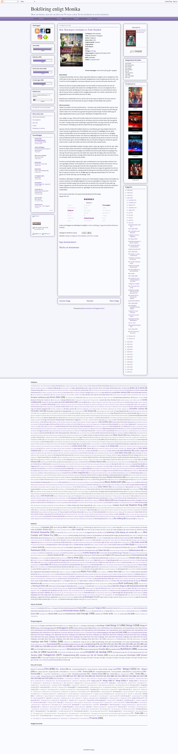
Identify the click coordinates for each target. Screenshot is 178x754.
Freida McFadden (85, 426)
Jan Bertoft (93, 439)
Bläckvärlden (35, 538)
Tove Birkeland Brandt (69, 514)
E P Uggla (75, 420)
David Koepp (95, 415)
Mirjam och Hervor (108, 574)
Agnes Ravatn (66, 386)
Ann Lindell (76, 530)
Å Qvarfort (90, 518)
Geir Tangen (58, 428)
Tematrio (34, 655)
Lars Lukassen (53, 569)
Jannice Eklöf (56, 441)
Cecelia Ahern (131, 404)
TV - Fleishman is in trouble (65, 689)
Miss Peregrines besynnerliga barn (124, 574)
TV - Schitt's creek (116, 702)
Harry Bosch (62, 558)
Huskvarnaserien (77, 560)
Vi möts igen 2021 (84, 657)
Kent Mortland (95, 565)
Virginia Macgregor (79, 516)
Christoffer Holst (37, 411)
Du (72, 544)
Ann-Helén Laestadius (46, 392)
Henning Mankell (140, 433)
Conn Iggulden (43, 413)
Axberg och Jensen (127, 532)
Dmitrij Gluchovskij (101, 417)
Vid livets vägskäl (50, 597)
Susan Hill (126, 507)
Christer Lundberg (111, 406)
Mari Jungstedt (79, 473)
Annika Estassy (117, 394)
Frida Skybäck (82, 236)
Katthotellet (77, 565)
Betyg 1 (71, 625)
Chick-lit (62, 608)
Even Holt (120, 424)
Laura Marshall (55, 464)
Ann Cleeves (141, 390)
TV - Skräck (100, 704)
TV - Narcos (61, 700)
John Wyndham (73, 450)
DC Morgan (142, 540)
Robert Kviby (143, 493)
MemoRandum (61, 574)
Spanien (60, 614)
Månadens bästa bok (59, 649)
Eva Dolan (113, 424)
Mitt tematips (47, 649)
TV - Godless (142, 689)
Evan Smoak (64, 550)
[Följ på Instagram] (40, 39)
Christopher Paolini (52, 411)
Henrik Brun (34, 435)
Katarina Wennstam (130, 457)
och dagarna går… (40, 176)
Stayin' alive (131, 588)
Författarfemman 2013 (123, 639)
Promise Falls (115, 581)
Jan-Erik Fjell (110, 439)
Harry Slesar (87, 433)
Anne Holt (85, 395)
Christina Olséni (95, 409)
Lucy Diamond (59, 468)
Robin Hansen (96, 583)
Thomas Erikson (76, 512)
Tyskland (122, 614)
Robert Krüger (74, 583)
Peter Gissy (113, 489)
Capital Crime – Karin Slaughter (42, 206)
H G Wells (82, 431)
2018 (128, 352)
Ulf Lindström (90, 514)
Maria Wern (113, 572)
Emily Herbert (137, 422)
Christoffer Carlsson (136, 409)
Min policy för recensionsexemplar (41, 107)
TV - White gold (130, 715)
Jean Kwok (82, 441)
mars (130, 222)
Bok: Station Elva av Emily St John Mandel (133, 297)
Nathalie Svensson (53, 578)
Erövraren (48, 550)
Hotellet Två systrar (38, 560)
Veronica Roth (58, 516)
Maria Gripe (108, 473)
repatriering (38, 177)
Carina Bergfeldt (82, 402)
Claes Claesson (86, 540)
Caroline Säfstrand (47, 404)
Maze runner (50, 574)
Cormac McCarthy (62, 413)
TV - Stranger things (65, 707)
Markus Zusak (132, 475)
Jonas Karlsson (112, 451)
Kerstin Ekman (117, 459)
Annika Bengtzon (118, 530)
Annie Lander (106, 529)
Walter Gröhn (78, 597)
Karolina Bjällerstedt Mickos (91, 457)
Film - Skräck (110, 674)
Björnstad (124, 535)
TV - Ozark (117, 700)
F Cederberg (139, 424)
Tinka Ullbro (109, 512)
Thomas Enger (53, 512)
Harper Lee (79, 433)
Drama (79, 608)
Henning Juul (123, 558)
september (132, 207)
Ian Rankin (55, 437)
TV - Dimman (59, 687)
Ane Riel (93, 390)
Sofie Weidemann (35, 505)
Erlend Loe (105, 424)
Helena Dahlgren (129, 433)
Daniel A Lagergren (36, 415)
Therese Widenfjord (134, 510)
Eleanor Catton (108, 420)
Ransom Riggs (130, 491)
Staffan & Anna (122, 588)
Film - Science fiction (95, 674)
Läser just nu (136, 27)
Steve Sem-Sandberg (55, 507)
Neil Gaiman (73, 484)
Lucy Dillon (68, 468)
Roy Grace (113, 583)
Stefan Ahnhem (72, 505)
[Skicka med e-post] (83, 233)
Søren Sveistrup (63, 510)
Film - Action (60, 669)
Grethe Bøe (65, 431)
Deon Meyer (59, 417)
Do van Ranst (113, 417)
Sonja (80, 588)
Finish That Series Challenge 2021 (72, 637)
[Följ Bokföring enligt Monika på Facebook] (42, 33)
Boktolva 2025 (38, 632)
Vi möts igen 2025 (135, 657)
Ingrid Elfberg (95, 437)
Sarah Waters (42, 500)
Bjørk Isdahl (133, 535)
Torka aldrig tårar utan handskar (50, 595)
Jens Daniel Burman (118, 444)
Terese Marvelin (114, 510)
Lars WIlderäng (44, 464)
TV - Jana (127, 694)
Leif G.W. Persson (75, 464)
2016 (128, 357)
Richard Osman (76, 493)
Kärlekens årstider (142, 567)
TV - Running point (95, 702)
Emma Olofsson (56, 424)
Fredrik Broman (66, 553)
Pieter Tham (77, 491)
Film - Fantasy (112, 671)
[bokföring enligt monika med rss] (37, 33)
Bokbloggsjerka (62, 628)
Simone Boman (48, 588)
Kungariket (93, 567)
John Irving (63, 450)
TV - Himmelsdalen (81, 691)
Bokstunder (38, 162)
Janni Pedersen (46, 442)
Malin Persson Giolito (121, 470)
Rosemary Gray (141, 32)
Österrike (33, 616)
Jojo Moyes (82, 450)
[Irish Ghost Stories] (131, 46)
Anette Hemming (102, 390)
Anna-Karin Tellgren (74, 394)
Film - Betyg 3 (123, 669)
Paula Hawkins (71, 489)
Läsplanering (90, 644)
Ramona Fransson (118, 491)
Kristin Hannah (64, 462)
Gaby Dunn (50, 428)
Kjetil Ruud (36, 567)
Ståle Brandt (107, 507)
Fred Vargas (50, 426)
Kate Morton (142, 457)
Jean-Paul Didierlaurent (133, 441)
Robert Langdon (85, 583)
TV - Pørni (57, 702)
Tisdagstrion (49, 655)
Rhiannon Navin (54, 493)
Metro (69, 574)
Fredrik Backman (61, 426)
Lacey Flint (36, 569)
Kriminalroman (71, 611)
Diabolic (43, 544)
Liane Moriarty (105, 464)
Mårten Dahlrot (140, 482)
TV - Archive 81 (47, 681)
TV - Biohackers (141, 681)
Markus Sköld (122, 475)
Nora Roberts (34, 487)
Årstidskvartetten (42, 599)
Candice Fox (45, 402)
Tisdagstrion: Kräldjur (133, 283)
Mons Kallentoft (113, 482)
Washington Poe (90, 597)
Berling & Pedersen (86, 535)
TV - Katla (135, 694)
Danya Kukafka (67, 415)
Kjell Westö (44, 462)
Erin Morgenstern (95, 424)
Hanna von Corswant (140, 431)
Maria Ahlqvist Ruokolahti (95, 473)
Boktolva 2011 (96, 628)
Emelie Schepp (127, 422)
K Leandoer (42, 455)
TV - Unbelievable (56, 715)
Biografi (56, 608)
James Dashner (66, 439)
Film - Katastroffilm (134, 671)
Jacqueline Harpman (55, 439)
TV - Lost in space (36, 698)
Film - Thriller (135, 674)
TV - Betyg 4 (117, 681)
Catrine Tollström (119, 404)
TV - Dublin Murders (93, 687)
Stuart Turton (98, 507)
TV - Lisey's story (111, 696)
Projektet (106, 581)
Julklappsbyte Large (78, 642)
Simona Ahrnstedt (69, 502)
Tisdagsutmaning (68, 655)
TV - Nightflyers (71, 700)
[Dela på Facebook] (89, 233)
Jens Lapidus (130, 444)
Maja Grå (75, 572)
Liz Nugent (50, 466)
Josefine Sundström (36, 453)
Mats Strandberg (92, 477)
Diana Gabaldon (89, 417)
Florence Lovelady (45, 553)
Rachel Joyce (94, 491)
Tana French (90, 510)
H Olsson (89, 431)
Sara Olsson (118, 498)
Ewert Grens (85, 550)
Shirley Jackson (131, 500)
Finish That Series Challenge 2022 (97, 637)
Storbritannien (70, 614)
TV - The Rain (82, 709)
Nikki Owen (111, 484)
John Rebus (117, 562)
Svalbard (97, 590)
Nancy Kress (43, 484)
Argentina (33, 608)
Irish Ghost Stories (141, 31)
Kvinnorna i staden (117, 567)
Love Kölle (40, 468)
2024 (128, 195)
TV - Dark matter (89, 685)
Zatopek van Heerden (128, 597)
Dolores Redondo (123, 417)
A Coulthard (34, 386)
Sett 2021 (118, 676)
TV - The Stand (92, 709)
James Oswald (76, 439)
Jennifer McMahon (61, 444)
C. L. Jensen (100, 400)
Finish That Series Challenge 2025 (55, 639)
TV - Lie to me (90, 696)
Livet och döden (142, 569)
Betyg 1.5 (77, 625)
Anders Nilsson (98, 388)
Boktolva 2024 (142, 630)
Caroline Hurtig (141, 402)
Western (137, 614)
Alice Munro (138, 386)
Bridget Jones (52, 538)
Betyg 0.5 (64, 625)
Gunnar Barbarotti (54, 555)
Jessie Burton (66, 446)
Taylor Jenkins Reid (102, 510)
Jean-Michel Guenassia (118, 441)
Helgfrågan (35, 642)
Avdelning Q (111, 532)
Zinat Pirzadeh (70, 518)
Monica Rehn (99, 482)
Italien (46, 611)
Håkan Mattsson (105, 435)
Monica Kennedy (40, 576)
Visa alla (51, 210)
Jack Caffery (34, 562)
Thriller (105, 614)
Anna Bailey (76, 392)
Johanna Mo (108, 448)
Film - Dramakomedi (99, 672)
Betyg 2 (84, 625)
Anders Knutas (42, 530)
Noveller (102, 649)
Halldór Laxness (118, 431)
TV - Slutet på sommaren (125, 704)
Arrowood (58, 532)
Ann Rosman (34, 392)
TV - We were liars (99, 715)
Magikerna (62, 572)
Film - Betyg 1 (99, 669)
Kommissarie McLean (55, 567)
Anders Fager (88, 388)
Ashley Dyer (79, 397)
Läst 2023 (90, 236)
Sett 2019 (95, 676)
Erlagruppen (133, 547)
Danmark (71, 608)
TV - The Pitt (73, 709)
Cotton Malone (115, 540)
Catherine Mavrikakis (83, 404)
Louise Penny (135, 466)
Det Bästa (89, 632)
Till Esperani (127, 593)
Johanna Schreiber (119, 448)
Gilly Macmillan (116, 428)
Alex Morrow (125, 527)
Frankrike (115, 608)
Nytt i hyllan (131, 273)
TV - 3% (81, 678)
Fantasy (89, 608)
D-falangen (134, 540)
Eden (110, 544)
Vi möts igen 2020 (72, 657)
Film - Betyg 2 (109, 669)
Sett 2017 (73, 676)
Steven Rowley (67, 507)
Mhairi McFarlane (46, 479)
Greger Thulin (122, 553)
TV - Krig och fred (46, 696)
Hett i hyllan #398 (133, 228)
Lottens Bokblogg (39, 147)
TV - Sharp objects (54, 704)
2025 (128, 193)
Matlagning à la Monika (39, 128)
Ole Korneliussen (67, 487)
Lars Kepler (131, 462)
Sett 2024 (34, 678)
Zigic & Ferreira (140, 597)
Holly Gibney (143, 558)
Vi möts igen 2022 (97, 657)
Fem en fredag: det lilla (40, 142)
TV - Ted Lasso (119, 707)
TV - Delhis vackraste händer (103, 685)
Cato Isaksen (134, 538)
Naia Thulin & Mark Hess (39, 578)
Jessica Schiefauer (55, 446)
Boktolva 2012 (108, 628)
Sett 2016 (62, 676)
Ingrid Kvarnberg (123, 560)
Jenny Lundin (106, 444)
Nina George (130, 484)
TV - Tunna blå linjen (43, 715)
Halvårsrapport (136, 639)
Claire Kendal (110, 411)
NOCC (145, 576)
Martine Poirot (41, 574)
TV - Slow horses (112, 704)
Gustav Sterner (68, 555)
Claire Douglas (100, 411)
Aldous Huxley (83, 386)
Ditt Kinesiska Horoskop (39, 117)
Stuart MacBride (88, 507)
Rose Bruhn (105, 583)
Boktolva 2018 (67, 630)
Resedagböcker (37, 120)
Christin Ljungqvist (42, 409)
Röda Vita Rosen (143, 583)
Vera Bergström (120, 595)
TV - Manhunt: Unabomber (88, 698)
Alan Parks (74, 386)
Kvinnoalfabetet (65, 644)
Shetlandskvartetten (137, 586)
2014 (128, 362)
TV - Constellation (42, 685)
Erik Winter (124, 547)
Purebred (125, 581)
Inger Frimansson (84, 437)
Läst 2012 (114, 644)
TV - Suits (86, 707)
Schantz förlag (98, 586)
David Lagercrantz (105, 415)
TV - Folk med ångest (79, 689)
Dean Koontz (133, 415)
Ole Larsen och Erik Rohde (85, 578)
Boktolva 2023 (130, 630)
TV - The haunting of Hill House (96, 711)
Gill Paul (98, 428)
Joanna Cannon (137, 446)
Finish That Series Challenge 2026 (80, 639)
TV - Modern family (135, 698)
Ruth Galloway (125, 583)
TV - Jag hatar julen (118, 694)
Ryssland (129, 611)
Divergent (50, 545)
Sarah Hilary (139, 498)
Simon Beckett (47, 502)
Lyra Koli (123, 468)
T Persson (72, 510)
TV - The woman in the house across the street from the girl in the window (109, 713)
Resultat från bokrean (134, 301)
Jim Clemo (90, 562)
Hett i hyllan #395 (133, 303)
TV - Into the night (71, 694)
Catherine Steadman (97, 404)
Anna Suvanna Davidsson (59, 394)
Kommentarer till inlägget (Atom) (94, 308)
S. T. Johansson (115, 496)
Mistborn (138, 574)
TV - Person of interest (37, 702)
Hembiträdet (102, 558)
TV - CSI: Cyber (100, 683)
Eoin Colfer (77, 424)
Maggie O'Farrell (85, 470)
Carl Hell (98, 538)
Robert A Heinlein (114, 493)
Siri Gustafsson (81, 502)
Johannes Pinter (131, 448)
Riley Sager (105, 493)
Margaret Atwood (56, 473)
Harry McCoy (87, 558)
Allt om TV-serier (36, 669)
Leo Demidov (86, 569)
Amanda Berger (135, 527)
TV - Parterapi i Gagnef (139, 700)
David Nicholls (115, 415)
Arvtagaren (88, 532)
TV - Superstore (109, 707)
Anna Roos (47, 394)
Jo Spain (121, 446)
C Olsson (92, 400)
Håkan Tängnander (142, 435)
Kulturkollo (38, 169)
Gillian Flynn (105, 428)
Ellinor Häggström (92, 422)
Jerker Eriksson (141, 444)
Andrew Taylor (68, 390)
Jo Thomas (128, 446)
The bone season (77, 592)
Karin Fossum (42, 457)
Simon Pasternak (58, 502)
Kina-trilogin (127, 564)
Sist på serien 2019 (77, 652)
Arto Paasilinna (70, 397)
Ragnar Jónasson (106, 491)
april (130, 220)
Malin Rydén (133, 470)
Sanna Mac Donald (48, 498)
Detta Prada (80, 417)
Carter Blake (113, 538)
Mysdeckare (95, 611)
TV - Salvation (105, 702)
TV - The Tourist (113, 709)
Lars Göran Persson (121, 462)
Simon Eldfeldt (38, 588)
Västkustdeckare (62, 597)
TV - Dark (80, 685)
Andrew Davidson (57, 390)
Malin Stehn (142, 470)
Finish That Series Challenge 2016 (68, 635)
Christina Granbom (56, 409)
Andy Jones (77, 390)
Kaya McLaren (79, 459)
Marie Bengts (52, 475)
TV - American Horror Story (140, 678)
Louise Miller (124, 466)
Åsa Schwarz (139, 518)
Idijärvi (96, 560)
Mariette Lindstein (86, 475)
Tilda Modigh (116, 593)
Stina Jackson (77, 507)
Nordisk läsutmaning (89, 649)
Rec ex (37, 652)
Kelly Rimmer (107, 459)
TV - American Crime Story (124, 678)
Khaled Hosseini (128, 459)
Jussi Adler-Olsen (121, 453)
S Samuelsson (98, 496)
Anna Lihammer (37, 394)
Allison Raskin (41, 388)
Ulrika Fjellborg (109, 514)
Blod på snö (141, 535)
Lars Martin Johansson (65, 569)
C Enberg (76, 400)
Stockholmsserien (78, 590)
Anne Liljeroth (95, 394)
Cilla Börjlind (89, 411)
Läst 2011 (103, 644)
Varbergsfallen (108, 595)
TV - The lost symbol (126, 711)
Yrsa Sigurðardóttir (59, 518)
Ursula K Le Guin (129, 514)
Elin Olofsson (36, 422)
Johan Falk (108, 562)
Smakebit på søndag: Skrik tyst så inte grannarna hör (133, 292)
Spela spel (35, 122)
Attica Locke (88, 397)
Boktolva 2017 (54, 630)
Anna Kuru (144, 392)
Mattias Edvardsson (114, 477)
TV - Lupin (46, 698)
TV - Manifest (101, 698)
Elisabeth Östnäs (56, 422)
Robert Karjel (134, 493)
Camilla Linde (135, 400)
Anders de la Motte (137, 388)
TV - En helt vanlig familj (128, 687)
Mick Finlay (96, 479)
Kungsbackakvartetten (104, 567)
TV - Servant (141, 702)
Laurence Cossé (65, 464)
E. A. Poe (83, 420)
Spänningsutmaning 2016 (137, 652)
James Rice (86, 439)
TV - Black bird (44, 683)
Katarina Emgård (117, 457)
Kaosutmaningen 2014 (137, 642)
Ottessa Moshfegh (117, 487)
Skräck (50, 614)
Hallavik (127, 555)
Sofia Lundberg (121, 502)
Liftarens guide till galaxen (108, 569)
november (131, 202)
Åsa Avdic (109, 518)
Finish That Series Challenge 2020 (48, 637)
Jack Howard (44, 562)
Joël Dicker (75, 453)
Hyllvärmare (67, 642)
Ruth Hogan (68, 496)
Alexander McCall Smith (118, 386)
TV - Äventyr (62, 718)
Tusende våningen (82, 595)
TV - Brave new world (88, 683)
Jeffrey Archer (50, 444)
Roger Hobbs (36, 496)
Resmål (50, 652)
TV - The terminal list (47, 713)
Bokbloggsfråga (48, 628)
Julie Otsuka (109, 453)
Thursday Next (98, 592)
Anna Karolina (135, 392)
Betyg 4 (68, 236)
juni (130, 215)
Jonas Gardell (91, 451)
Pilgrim (75, 581)
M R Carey (49, 470)
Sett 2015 (52, 676)
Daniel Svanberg (57, 415)
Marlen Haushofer (142, 475)
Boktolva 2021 (104, 630)
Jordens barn (135, 562)
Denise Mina (143, 415)
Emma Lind (144, 544)
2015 (128, 359)
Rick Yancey (85, 493)
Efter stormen (38, 199)
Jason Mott (65, 441)
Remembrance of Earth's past (50, 583)
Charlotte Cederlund (61, 406)
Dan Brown (124, 413)
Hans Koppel (34, 433)
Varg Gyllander (47, 516)
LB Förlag (93, 51)
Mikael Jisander (137, 479)
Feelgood (74, 236)
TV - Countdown (53, 685)
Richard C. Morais (65, 493)
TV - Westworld (120, 715)
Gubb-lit (136, 608)
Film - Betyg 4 (142, 669)
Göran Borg (77, 555)
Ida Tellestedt (64, 437)
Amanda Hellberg (52, 388)
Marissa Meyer (98, 475)
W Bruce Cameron (111, 516)
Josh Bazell (55, 453)
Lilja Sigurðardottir (117, 464)
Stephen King (135, 505)
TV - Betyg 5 (130, 681)
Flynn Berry (41, 426)
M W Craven (64, 470)
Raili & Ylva (134, 581)
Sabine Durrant (141, 496)
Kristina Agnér (74, 462)
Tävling (121, 655)
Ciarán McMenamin (76, 411)
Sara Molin (110, 498)
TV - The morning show (139, 711)
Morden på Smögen (89, 576)
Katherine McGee (45, 459)
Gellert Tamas (67, 428)
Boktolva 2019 (79, 630)
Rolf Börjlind (46, 496)
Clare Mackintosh (121, 411)
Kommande (51, 644)
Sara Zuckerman (80, 586)
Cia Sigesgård (65, 411)
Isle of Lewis (141, 560)
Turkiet (115, 614)
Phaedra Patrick (57, 491)
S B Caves (83, 496)
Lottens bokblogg (93, 225)
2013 (128, 364)
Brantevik (43, 538)
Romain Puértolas (58, 496)
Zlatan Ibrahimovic (80, 518)
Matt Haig (102, 477)
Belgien (50, 608)
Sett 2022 (129, 676)
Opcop (97, 578)
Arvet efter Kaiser (78, 532)
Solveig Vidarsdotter (48, 505)
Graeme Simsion (137, 428)
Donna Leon (133, 417)
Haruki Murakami (107, 433)
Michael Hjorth (76, 479)
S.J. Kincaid (124, 496)
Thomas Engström (64, 512)
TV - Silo (93, 704)
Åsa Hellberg (118, 519)
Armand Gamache (40, 532)
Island (39, 611)
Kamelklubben (34, 564)
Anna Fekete (96, 529)
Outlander (138, 578)
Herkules (132, 558)
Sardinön (89, 586)
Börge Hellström (67, 400)
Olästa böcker (83, 19)
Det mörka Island (124, 542)
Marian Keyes (135, 473)
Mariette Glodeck (74, 475)
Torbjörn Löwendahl (45, 514)
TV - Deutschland (42, 687)
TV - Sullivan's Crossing (97, 707)
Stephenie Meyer (35, 507)
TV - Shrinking (73, 704)
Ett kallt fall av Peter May (41, 164)
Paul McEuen (61, 489)
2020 (128, 347)
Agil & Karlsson (98, 527)
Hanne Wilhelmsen (51, 558)
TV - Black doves (54, 683)
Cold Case (95, 540)
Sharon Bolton (104, 500)
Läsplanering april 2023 (134, 249)
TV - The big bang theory (140, 709)
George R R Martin (77, 428)
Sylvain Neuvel (53, 510)
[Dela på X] (87, 233)
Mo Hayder (62, 482)
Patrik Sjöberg (43, 489)
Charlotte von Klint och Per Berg (54, 540)
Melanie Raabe (130, 477)
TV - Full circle (102, 689)
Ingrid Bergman (112, 560)
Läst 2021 (99, 646)
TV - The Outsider (52, 709)
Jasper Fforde (73, 441)
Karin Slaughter (53, 457)
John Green (45, 450)
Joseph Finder (46, 453)
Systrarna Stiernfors (135, 590)
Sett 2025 (45, 678)
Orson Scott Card (90, 487)
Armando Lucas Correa (139, 394)
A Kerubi (47, 386)
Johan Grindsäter (66, 448)
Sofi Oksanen (99, 502)
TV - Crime (63, 685)
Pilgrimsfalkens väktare (86, 581)
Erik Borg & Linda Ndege (111, 547)
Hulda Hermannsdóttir (52, 560)
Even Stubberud (74, 550)
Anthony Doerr (127, 394)
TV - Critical (73, 685)
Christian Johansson (134, 406)
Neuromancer (64, 578)
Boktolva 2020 (92, 630)
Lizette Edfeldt (70, 466)
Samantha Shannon (36, 498)
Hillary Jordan (62, 435)
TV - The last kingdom (112, 711)
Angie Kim (111, 390)
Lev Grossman (96, 464)
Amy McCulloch (65, 388)
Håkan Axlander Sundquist (91, 435)
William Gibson (141, 516)
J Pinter (40, 439)
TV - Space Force (138, 704)
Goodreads (64, 194)
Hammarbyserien (138, 555)
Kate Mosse (34, 459)
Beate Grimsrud (108, 397)
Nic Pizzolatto (81, 484)
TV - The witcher (82, 713)
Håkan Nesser (118, 435)
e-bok (40, 660)
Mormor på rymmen (102, 576)
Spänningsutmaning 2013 (120, 652)
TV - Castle (109, 683)
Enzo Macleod (99, 547)
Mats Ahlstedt (80, 477)
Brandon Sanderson (44, 400)
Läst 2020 (87, 646)
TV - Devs (52, 687)
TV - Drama (68, 687)
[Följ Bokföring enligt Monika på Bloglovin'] (48, 33)
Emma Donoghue (45, 424)
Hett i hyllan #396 (133, 276)
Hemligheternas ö (113, 558)
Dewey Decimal (35, 544)
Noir (102, 611)
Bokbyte (75, 628)
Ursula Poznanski (140, 514)
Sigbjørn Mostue (142, 500)
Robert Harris (125, 493)
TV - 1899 (74, 678)
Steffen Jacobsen (97, 505)
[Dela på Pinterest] (91, 233)
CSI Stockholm (77, 538)
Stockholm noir (55, 590)
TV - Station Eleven (52, 707)
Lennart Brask (76, 569)
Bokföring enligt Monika (55, 8)
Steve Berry (45, 507)
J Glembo (120, 437)
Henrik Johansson (44, 435)
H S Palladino (98, 431)
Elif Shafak (125, 420)
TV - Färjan (111, 689)
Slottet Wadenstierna (60, 588)
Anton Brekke (130, 529)
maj (130, 217)
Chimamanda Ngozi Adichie (87, 406)
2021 (128, 344)
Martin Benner (136, 572)
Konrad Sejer (68, 567)
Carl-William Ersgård (95, 402)
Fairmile (111, 550)
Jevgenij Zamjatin (91, 446)
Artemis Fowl (67, 532)
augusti (131, 210)
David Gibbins (86, 415)
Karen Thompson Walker (109, 455)
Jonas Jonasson (102, 450)
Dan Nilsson (142, 413)
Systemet (124, 590)
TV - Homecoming (103, 691)
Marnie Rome (125, 572)
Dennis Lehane (48, 418)
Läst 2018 (65, 646)
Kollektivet (43, 567)
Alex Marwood (93, 386)
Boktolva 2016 (42, 630)
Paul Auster (52, 489)
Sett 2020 (107, 676)
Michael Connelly (65, 479)
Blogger (92, 750)
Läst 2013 (125, 644)
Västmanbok (38, 182)
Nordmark (73, 578)
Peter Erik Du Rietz (102, 489)
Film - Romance (62, 674)
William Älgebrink (35, 518)
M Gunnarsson (131, 468)
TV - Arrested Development (60, 681)
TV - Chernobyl (139, 683)
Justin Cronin (135, 453)
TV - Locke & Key (123, 696)
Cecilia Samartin (35, 406)
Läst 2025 (143, 646)
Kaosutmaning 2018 (101, 642)
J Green (127, 437)
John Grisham (54, 451)
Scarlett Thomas (62, 500)
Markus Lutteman (110, 475)
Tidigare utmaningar (68, 19)
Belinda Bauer (118, 397)
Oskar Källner (103, 487)
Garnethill (112, 553)
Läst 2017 (54, 646)
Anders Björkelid (76, 388)
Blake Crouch (138, 397)
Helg (144, 639)
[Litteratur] (36, 216)
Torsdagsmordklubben (69, 595)
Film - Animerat (88, 669)
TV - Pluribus (49, 702)
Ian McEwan (47, 437)
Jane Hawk (72, 562)
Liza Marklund (59, 466)
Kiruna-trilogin (143, 565)
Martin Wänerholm (48, 477)
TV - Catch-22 (129, 683)
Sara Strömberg (129, 498)
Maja (68, 572)
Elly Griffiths (103, 422)
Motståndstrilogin (116, 576)
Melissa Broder (35, 479)
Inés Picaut (132, 560)
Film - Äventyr (42, 676)
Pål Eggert (85, 491)
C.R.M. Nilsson (39, 189)
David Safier (124, 415)
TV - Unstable (66, 715)
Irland (32, 611)
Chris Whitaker (100, 406)
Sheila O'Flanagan (119, 500)
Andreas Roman (35, 390)
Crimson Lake (125, 540)
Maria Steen (126, 473)
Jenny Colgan (72, 444)
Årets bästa (47, 660)
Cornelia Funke (74, 413)
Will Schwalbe (130, 516)
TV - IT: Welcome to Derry (46, 694)
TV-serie (93, 718)
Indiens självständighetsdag (41, 170)
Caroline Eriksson (130, 402)
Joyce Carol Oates (65, 453)
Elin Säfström (45, 422)
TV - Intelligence (59, 694)
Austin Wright (97, 397)
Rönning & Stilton (39, 586)
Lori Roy (78, 466)
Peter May (143, 489)
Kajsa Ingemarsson (87, 455)
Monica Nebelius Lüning (86, 482)
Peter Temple (47, 491)
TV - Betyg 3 (104, 681)
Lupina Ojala (86, 468)
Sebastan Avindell (74, 500)
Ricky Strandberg (95, 493)
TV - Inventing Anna (83, 694)
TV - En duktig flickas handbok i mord (110, 687)
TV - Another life (37, 681)
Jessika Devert (77, 446)
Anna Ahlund (57, 392)
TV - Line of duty (100, 696)
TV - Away (72, 681)
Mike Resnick (53, 482)
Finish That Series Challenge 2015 (44, 635)
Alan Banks (108, 527)
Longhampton (37, 572)
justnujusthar (38, 197)
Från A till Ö (99, 639)
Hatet (94, 558)
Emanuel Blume (116, 422)
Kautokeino (86, 564)
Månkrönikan (138, 576)
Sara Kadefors (89, 498)
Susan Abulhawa (117, 507)
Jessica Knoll (45, 446)
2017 (128, 354)
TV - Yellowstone (140, 715)
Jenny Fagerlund (83, 444)
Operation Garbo (106, 578)
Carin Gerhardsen (67, 402)
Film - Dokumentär (71, 671)
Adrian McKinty (56, 386)
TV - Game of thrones (122, 689)
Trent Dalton (81, 514)
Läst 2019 (76, 646)
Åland (143, 614)
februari (131, 336)
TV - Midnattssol (111, 698)
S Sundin (106, 496)
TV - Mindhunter (122, 698)
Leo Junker (95, 569)
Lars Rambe (34, 464)
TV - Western (110, 715)
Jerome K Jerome (35, 446)
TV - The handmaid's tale (78, 711)
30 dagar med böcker (46, 625)
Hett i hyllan (50, 641)
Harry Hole (72, 558)
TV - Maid (54, 698)
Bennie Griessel (63, 535)
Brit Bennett (56, 400)
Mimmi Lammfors (89, 574)
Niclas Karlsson (102, 484)
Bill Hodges (114, 535)
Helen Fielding (118, 433)
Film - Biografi (49, 671)
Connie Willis (52, 413)
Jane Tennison (81, 562)
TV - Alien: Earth (89, 678)
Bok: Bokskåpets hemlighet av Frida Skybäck (134, 307)
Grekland (128, 608)
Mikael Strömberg (41, 482)
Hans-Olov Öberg (57, 433)
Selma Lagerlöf (84, 500)
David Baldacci (77, 415)
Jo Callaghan (101, 446)
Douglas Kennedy (47, 420)
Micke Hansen (114, 479)
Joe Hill (38, 448)
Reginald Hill (45, 493)
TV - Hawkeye (62, 691)
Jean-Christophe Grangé (103, 441)
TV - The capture (49, 711)
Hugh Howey (78, 435)
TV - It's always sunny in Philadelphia (101, 694)
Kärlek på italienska (129, 567)
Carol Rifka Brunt (118, 402)
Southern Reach (89, 588)
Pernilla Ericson (81, 489)
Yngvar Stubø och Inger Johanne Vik (110, 597)
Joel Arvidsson (47, 448)
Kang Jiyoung (97, 455)
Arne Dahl (55, 397)
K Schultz (49, 455)
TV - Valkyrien (76, 715)
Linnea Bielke (131, 569)
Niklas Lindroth (121, 484)
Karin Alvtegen (135, 455)
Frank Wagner (56, 553)
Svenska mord (114, 590)
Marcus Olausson (44, 473)
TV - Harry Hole (53, 691)
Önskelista (65, 660)
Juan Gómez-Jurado (85, 453)
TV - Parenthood (126, 700)
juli (130, 212)
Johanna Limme (98, 448)
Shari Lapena (93, 500)
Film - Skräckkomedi (123, 674)
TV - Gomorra (34, 691)
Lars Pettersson (141, 462)
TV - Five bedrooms (50, 689)
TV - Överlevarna (71, 718)
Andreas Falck (66, 529)
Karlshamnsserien (57, 564)
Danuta (56, 542)
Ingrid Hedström (105, 437)
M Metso (42, 470)
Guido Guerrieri (41, 555)
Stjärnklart (45, 590)
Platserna (98, 581)
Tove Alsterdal (57, 514)
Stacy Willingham (60, 505)
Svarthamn (105, 590)
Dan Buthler (133, 413)
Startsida (36, 19)
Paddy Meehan (44, 581)
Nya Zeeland (116, 611)
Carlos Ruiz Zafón (107, 402)
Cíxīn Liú (106, 413)
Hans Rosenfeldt (44, 433)
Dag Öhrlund (114, 413)
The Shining (67, 592)
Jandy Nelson (132, 439)
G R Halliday (124, 426)
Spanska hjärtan (100, 588)
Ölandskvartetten (65, 599)
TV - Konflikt (37, 696)
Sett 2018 (84, 676)
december (131, 200)
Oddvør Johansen (55, 487)
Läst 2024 (132, 646)
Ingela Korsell (73, 437)
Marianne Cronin (42, 475)
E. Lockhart (90, 420)
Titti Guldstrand (128, 512)
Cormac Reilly (104, 540)
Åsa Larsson (129, 518)
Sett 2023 (140, 676)
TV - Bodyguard (76, 683)
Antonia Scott (140, 530)
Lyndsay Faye (115, 468)
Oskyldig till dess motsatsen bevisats (124, 578)
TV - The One (41, 709)
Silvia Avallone (37, 502)
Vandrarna (92, 595)
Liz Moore (42, 466)
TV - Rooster (85, 702)
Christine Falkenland (108, 409)
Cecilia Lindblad (141, 404)
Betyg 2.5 (93, 625)
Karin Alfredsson (123, 455)
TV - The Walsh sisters (125, 709)
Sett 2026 (57, 678)
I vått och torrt (88, 560)
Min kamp (98, 574)
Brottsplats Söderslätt (64, 538)
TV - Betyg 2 (92, 681)
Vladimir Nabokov (99, 516)
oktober (131, 205)
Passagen (54, 581)
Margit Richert (67, 473)
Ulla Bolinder (99, 514)
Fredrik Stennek (72, 426)
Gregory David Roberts (54, 431)
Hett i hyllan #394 (133, 329)
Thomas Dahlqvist (43, 512)
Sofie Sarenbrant (140, 502)
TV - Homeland (114, 691)
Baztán (139, 532)
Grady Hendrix (126, 428)
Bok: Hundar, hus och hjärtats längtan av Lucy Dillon (134, 280)
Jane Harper (141, 439)
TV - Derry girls (131, 685)
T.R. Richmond (81, 510)
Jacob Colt (53, 562)
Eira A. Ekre (98, 420)
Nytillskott (125, 649)
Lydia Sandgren (96, 468)
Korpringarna (77, 567)
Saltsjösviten (52, 586)
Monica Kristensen (73, 482)
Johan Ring (76, 448)
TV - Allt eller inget (111, 678)
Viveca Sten (89, 516)
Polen (123, 611)
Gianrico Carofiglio (89, 428)
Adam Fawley (68, 527)
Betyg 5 (37, 628)
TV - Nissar (79, 700)
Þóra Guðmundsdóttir (90, 599)
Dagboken (34, 542)
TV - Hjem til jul (92, 691)
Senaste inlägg (64, 301)
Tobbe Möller (139, 512)
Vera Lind (130, 595)
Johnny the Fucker (39, 157)
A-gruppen (45, 527)
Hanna (33, 558)
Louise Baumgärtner (98, 466)
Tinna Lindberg (118, 512)
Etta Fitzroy (56, 550)
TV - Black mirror (65, 683)
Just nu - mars (132, 323)
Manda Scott (34, 473)
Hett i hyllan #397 (133, 251)
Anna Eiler (87, 529)
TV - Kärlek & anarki (70, 696)
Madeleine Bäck (74, 470)
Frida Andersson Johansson (100, 426)
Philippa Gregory (68, 491)
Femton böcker (142, 632)
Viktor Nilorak (68, 516)
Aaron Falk (56, 527)
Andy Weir (86, 390)
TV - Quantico (66, 702)
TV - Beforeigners (81, 681)
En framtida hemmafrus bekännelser (54, 547)
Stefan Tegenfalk (85, 505)
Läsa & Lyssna (38, 204)
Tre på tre (112, 655)
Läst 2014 (136, 644)
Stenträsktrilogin (141, 588)
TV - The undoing (59, 713)
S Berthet (90, 496)
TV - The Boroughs (139, 707)
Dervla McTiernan (69, 417)
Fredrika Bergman (89, 553)
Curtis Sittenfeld (97, 413)
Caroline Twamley (60, 404)
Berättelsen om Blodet (102, 535)
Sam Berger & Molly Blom (66, 586)
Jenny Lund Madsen (95, 444)
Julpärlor (143, 562)
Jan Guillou (101, 439)
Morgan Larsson (130, 482)
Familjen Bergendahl (121, 550)
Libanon (87, 611)
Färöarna (122, 608)
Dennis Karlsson (37, 417)
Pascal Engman (137, 487)
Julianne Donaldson (99, 453)
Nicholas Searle (91, 484)
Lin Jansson (127, 464)
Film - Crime (59, 672)
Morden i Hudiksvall (63, 576)
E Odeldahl (67, 420)
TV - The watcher (71, 713)
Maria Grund (116, 473)
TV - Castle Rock (119, 683)
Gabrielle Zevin (41, 428)
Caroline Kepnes (35, 404)
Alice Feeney (129, 386)
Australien (41, 608)
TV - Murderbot (43, 700)
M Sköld (56, 470)
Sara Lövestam (100, 498)
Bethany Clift (129, 397)
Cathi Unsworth (109, 404)
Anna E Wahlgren (86, 392)
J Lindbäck (134, 437)
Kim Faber (138, 459)
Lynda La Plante (106, 468)
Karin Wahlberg (64, 457)
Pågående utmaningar (50, 19)
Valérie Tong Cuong (36, 516)
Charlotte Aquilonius (47, 406)
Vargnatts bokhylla (105, 225)
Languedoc (44, 569)
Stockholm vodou (67, 590)
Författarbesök (110, 639)
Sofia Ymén (130, 502)
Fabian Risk (102, 550)
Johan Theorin (87, 448)
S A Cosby (76, 496)
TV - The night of (35, 713)
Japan (51, 611)
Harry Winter (96, 433)
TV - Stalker (43, 707)
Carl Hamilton (88, 538)
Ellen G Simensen (67, 422)
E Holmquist (58, 420)
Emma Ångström (67, 424)
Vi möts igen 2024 (122, 657)
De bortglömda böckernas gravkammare (81, 542)
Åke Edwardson (99, 518)
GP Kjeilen (133, 426)
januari (131, 338)
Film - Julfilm (122, 672)
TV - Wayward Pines (87, 715)
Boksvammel (84, 628)
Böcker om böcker (62, 632)
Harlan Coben (69, 433)
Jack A (45, 439)
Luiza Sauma (77, 468)
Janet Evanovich (35, 441)
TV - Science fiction (128, 702)
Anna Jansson (122, 393)
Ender (82, 547)
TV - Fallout (140, 687)
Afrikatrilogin (88, 527)
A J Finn (41, 386)
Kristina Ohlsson (96, 462)
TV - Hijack (71, 691)
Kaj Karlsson (76, 455)
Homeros (71, 435)
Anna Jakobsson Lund (107, 392)
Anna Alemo (67, 392)
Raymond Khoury (35, 493)
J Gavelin (113, 437)
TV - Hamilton (43, 691)
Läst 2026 (37, 649)
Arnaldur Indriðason (38, 397)
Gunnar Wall (73, 431)
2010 (128, 372)
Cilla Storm (76, 540)
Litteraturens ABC (78, 644)
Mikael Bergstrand (125, 479)
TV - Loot (142, 696)
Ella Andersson (118, 545)
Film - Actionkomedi (75, 669)
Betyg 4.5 (143, 626)
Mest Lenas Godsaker (40, 155)
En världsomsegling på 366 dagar (105, 632)
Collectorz (82, 632)
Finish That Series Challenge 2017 (92, 635)
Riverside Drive (64, 583)
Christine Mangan (121, 409)
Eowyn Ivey (85, 424)
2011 (128, 369)
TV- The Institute (82, 718)
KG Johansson (58, 455)
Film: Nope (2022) (132, 239)
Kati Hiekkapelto (68, 459)
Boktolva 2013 (121, 628)
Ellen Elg (128, 545)
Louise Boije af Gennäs (112, 466)
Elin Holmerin (143, 420)
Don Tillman (59, 544)
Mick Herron (105, 479)
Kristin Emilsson (53, 462)
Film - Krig (43, 674)
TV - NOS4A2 (52, 700)
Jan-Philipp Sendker (121, 439)
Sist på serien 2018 (63, 652)
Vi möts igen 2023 (110, 657)
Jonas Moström (125, 451)
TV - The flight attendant (62, 711)
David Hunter (65, 542)
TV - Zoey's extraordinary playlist (48, 718)
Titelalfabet (83, 655)
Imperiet (103, 560)
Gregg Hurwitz (42, 431)
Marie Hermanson (63, 475)
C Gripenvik (85, 400)
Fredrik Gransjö (77, 553)
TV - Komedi (143, 694)
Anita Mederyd (120, 390)
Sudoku (34, 125)
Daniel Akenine (47, 415)
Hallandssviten (118, 555)
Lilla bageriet (121, 569)
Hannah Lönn (40, 558)
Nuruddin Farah (44, 487)
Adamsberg (79, 527)
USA (128, 614)
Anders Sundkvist (122, 388)
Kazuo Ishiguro (89, 459)
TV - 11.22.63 (66, 678)
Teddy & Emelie (57, 592)
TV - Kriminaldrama (58, 696)
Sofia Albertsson (110, 502)
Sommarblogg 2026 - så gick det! (42, 184)
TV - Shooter (64, 704)
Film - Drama (83, 672)
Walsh (70, 597)
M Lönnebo (34, 470)
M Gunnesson (141, 468)
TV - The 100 (129, 707)
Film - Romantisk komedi (76, 674)
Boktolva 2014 (133, 628)
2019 (128, 349)
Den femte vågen (100, 542)
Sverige (96, 236)
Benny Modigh (73, 535)
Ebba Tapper (104, 544)
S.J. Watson (132, 496)
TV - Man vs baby (74, 698)
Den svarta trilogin (112, 542)
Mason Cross (70, 477)
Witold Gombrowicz (47, 518)
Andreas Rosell (47, 390)
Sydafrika (98, 614)
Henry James (54, 435)
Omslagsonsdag (142, 649)
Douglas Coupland (35, 420)
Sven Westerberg (41, 510)
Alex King (116, 527)
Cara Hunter (54, 402)
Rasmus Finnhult (140, 491)
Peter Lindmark (133, 489)
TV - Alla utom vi (99, 678)
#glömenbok (34, 625)
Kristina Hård (84, 462)
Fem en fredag (131, 632)
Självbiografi (43, 614)
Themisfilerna (88, 593)
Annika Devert (105, 395)
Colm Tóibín (34, 413)
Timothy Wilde (137, 592)
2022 (128, 342)
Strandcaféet (89, 590)
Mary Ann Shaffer (60, 477)
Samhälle (137, 611)
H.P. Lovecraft (108, 431)
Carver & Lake (124, 538)
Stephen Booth (119, 505)
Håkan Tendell (131, 435)
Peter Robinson (37, 491)
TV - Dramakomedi (80, 687)
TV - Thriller (135, 713)
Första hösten (103, 553)
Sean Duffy (107, 586)
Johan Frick (56, 448)
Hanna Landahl (128, 431)
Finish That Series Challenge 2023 (122, 637)
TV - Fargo (40, 689)
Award (58, 625)
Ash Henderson (99, 532)
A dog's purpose (35, 527)
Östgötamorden (77, 599)
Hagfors (108, 555)
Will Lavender (121, 516)
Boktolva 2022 (117, 630)
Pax (61, 581)
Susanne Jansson (135, 507)
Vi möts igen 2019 (59, 657)
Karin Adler (44, 565)
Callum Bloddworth (112, 400)
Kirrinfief (134, 564)
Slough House (72, 588)
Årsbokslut (55, 660)
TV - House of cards (126, 691)
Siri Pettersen (90, 502)
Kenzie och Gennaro (107, 564)
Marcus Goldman (101, 572)
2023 (128, 198)
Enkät (120, 632)
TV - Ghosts (134, 689)
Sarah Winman (52, 500)
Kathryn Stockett (56, 459)
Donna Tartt (142, 417)
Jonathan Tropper (139, 451)
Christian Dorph (122, 406)
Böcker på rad (73, 632)
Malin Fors (86, 571)
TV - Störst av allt (77, 707)
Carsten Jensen (71, 404)
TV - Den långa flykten (119, 685)
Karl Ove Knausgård (75, 457)
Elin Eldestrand (134, 420)
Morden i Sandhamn (76, 576)
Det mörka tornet (138, 542)
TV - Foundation (91, 689)
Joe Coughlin (99, 562)
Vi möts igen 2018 (46, 657)
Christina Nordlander (82, 409)
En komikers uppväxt (72, 547)
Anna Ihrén (96, 392)
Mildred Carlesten (78, 574)
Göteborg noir (87, 555)
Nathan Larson (63, 484)
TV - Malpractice (63, 698)
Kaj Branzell (67, 455)
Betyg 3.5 (115, 625)
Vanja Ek (100, 595)
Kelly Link (98, 459)
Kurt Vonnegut (110, 462)
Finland (108, 608)
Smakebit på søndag (95, 652)
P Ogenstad (127, 487)
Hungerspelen (65, 560)
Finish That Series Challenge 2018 (116, 635)
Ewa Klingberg (130, 424)
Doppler (67, 544)
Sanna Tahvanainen (60, 498)
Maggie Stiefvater (96, 470)
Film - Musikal (52, 674)
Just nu (89, 642)
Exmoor (93, 550)
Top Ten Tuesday (96, 655)
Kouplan (85, 567)
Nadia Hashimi (34, 484)
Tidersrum (107, 592)
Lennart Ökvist (86, 464)
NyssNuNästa (113, 649)
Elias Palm (117, 420)
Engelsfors (90, 547)
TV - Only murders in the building (93, 700)
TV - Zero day (34, 718)
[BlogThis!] (85, 233)
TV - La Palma (81, 696)
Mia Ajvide (56, 479)
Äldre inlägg (114, 301)
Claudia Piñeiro (133, 411)
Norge (107, 611)
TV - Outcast (108, 700)
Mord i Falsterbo (51, 576)
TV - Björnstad (34, 683)
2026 (128, 190)
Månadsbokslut (72, 649)
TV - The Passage (63, 709)
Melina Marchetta (140, 477)
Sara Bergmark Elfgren (75, 498)
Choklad (68, 540)
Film (46, 669)
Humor (142, 608)
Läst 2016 (43, 646)
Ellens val (137, 544)
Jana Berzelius (63, 562)
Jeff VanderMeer (40, 444)
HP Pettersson (98, 555)
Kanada (58, 611)
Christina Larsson (69, 409)
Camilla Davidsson (125, 400)
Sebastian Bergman (119, 586)
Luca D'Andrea (49, 468)
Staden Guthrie (111, 588)
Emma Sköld (37, 547)
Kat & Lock (67, 565)
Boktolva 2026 (50, 632)
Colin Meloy (142, 411)
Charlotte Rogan (73, 406)
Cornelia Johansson (86, 413)
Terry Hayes (124, 510)
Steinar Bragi (107, 505)
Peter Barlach (91, 489)
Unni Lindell (118, 514)
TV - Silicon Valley (84, 704)
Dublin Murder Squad (81, 545)
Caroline (105, 538)
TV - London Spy (134, 696)
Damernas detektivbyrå (46, 542)
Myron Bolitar (128, 576)
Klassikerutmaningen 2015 (38, 644)
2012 (128, 367)
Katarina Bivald (105, 457)
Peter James (123, 489)
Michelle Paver (87, 479)
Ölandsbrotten (54, 599)
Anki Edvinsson (131, 390)
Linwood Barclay (137, 464)
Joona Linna (125, 562)
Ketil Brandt (118, 564)
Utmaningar (131, 655)
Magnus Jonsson (108, 470)
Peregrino (67, 581)
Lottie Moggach (86, 466)
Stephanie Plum (35, 590)
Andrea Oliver (56, 529)
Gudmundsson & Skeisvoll (135, 553)
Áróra (32, 599)
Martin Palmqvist (37, 477)
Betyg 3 (102, 626)
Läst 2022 (110, 646)
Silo (32, 588)
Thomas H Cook (88, 512)
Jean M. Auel (91, 441)
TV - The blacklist (37, 711)
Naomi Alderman (53, 484)
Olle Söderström (79, 487)
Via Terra (137, 595)
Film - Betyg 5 (39, 671)
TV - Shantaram (43, 704)
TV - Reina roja (76, 702)
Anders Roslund (110, 388)
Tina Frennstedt (99, 512)
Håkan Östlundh (37, 437)
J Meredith (142, 437)
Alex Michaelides (104, 386)
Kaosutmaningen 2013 (119, 642)
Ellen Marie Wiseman (80, 422)
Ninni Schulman (140, 485)
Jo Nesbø (111, 446)
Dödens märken (94, 544)
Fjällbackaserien (135, 550)
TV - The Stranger (102, 709)
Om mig (94, 19)
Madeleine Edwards (50, 572)
